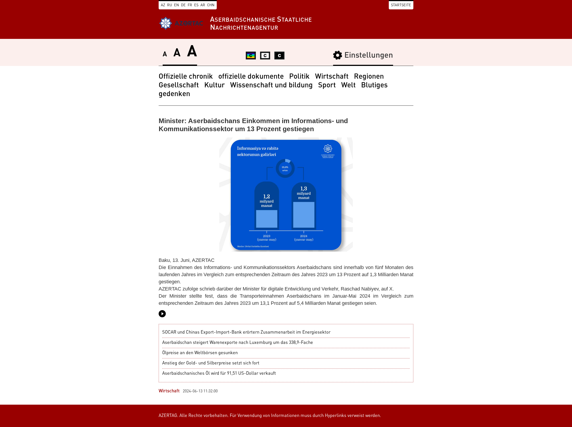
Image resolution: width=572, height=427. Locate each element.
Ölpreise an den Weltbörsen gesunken (200, 353)
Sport (327, 85)
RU (169, 5)
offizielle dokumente (251, 76)
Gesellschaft (179, 85)
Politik (299, 76)
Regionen (369, 76)
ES (196, 5)
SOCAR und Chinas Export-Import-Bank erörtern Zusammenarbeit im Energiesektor (246, 332)
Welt (348, 85)
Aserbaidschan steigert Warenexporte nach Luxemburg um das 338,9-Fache (237, 343)
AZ (163, 5)
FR (190, 5)
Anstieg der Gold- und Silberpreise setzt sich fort (210, 363)
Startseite (401, 5)
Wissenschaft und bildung (271, 85)
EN (176, 5)
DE (183, 5)
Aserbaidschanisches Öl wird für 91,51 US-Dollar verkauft (219, 373)
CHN (210, 5)
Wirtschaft (332, 76)
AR (202, 5)
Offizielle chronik (186, 76)
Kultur (214, 85)
